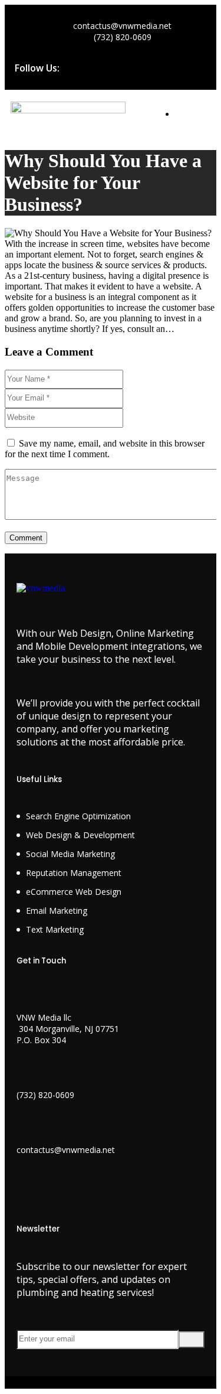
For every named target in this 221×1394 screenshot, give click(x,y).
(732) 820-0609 (45, 1094)
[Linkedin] (192, 67)
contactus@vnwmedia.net (66, 1149)
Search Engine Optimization (78, 816)
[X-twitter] (119, 67)
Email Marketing (56, 910)
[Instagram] (155, 67)
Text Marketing (55, 929)
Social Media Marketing (70, 853)
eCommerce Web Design (73, 891)
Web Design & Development (80, 835)
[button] (192, 122)
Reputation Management (73, 872)
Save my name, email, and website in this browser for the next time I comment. (104, 448)
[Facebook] (82, 67)
